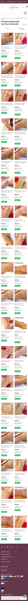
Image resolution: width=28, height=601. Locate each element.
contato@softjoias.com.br (7, 556)
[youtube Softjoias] (7, 547)
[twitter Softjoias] (13, 547)
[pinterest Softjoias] (16, 547)
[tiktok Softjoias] (10, 547)
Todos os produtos (7, 18)
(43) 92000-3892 (5, 554)
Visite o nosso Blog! (5, 561)
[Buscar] (25, 13)
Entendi (18, 598)
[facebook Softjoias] (4, 547)
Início (2, 18)
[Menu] (1, 7)
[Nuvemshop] (6, 595)
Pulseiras (13, 18)
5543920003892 (5, 552)
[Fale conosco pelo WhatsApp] (25, 596)
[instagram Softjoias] (1, 547)
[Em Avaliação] (14, 589)
